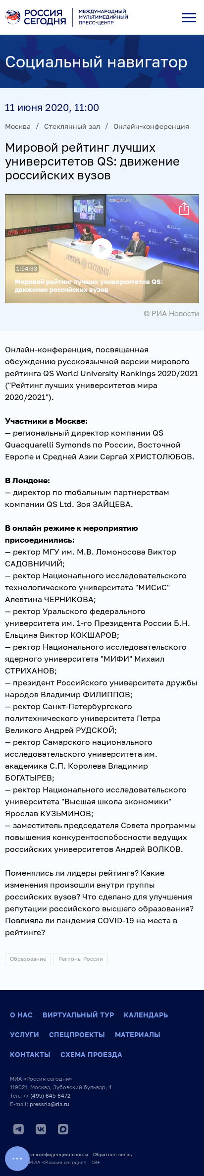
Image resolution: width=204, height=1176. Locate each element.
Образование (28, 958)
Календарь (146, 1014)
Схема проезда (91, 1054)
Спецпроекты (77, 1034)
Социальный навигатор (96, 61)
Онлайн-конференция (151, 126)
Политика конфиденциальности (49, 1154)
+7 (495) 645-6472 (46, 1095)
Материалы (137, 1034)
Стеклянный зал (72, 126)
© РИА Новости (171, 313)
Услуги (24, 1034)
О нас (21, 1014)
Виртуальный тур (78, 1014)
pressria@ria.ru (49, 1104)
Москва (18, 126)
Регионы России (80, 958)
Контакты (30, 1054)
